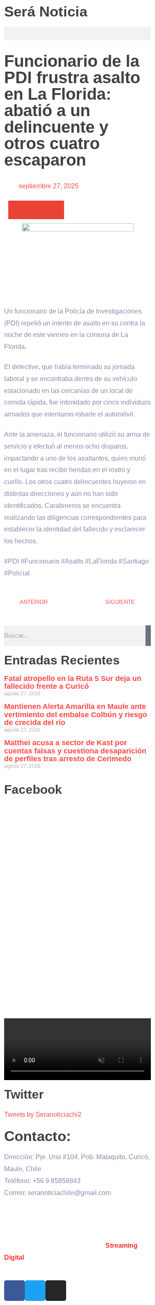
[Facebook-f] (14, 1290)
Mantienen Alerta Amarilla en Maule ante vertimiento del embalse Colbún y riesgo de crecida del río (75, 714)
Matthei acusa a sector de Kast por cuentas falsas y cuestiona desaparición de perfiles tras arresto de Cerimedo (75, 751)
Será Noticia (45, 11)
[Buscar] (148, 635)
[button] (77, 33)
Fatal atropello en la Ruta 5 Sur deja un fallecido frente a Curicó (72, 682)
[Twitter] (35, 1290)
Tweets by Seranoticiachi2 (42, 1114)
